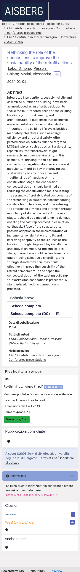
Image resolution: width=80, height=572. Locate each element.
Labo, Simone (19, 68)
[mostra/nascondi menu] (76, 32)
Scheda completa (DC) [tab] (30, 314)
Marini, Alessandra (36, 74)
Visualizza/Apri (16, 419)
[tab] (58, 314)
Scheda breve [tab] (22, 298)
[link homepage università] (15, 32)
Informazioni (17, 475)
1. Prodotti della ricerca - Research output (41, 24)
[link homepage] (25, 12)
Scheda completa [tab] (25, 306)
